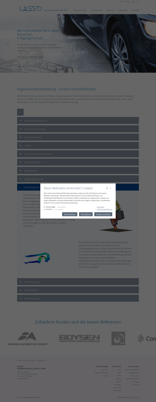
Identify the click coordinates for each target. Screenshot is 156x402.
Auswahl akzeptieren (103, 214)
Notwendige (50, 207)
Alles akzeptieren (69, 214)
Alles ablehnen (86, 214)
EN (110, 188)
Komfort (49, 209)
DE (107, 188)
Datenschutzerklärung (104, 209)
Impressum (100, 207)
